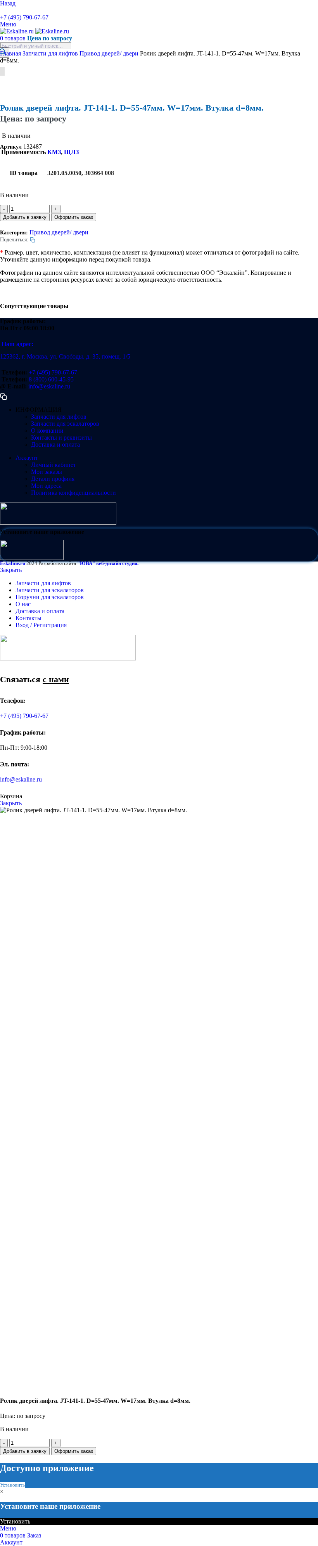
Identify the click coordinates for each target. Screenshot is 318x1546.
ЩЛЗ (71, 152)
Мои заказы (46, 471)
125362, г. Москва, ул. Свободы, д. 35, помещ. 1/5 (65, 356)
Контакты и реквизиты (61, 437)
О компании (47, 430)
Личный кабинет (53, 464)
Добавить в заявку (25, 217)
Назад (8, 3)
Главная (11, 53)
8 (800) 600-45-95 (51, 379)
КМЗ (54, 152)
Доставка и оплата (55, 444)
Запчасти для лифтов (51, 53)
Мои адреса (46, 485)
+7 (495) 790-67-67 (24, 17)
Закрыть (11, 570)
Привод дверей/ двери (110, 53)
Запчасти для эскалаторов (65, 423)
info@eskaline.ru (49, 386)
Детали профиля (52, 478)
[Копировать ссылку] (2, 10)
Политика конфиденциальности (73, 492)
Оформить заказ (73, 217)
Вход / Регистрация (41, 625)
